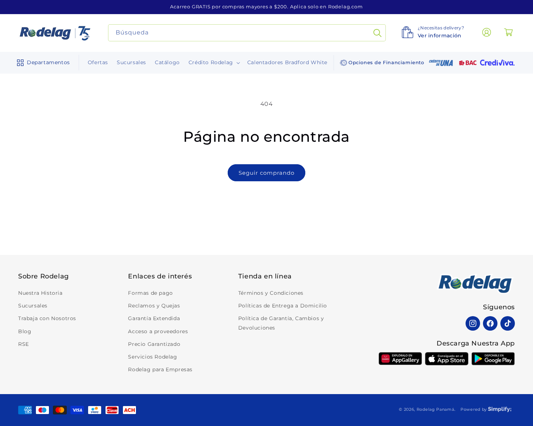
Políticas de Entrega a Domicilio (282, 305)
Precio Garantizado (154, 344)
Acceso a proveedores (158, 331)
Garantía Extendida (154, 318)
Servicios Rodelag (152, 356)
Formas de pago (150, 293)
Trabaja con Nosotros (47, 318)
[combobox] (247, 33)
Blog (24, 331)
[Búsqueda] (377, 33)
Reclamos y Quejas (154, 305)
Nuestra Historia (40, 293)
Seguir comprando (266, 172)
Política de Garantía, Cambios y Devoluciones (281, 323)
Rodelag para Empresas (160, 369)
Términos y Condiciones (270, 293)
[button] (42, 63)
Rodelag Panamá (435, 409)
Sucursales (32, 305)
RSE (23, 344)
